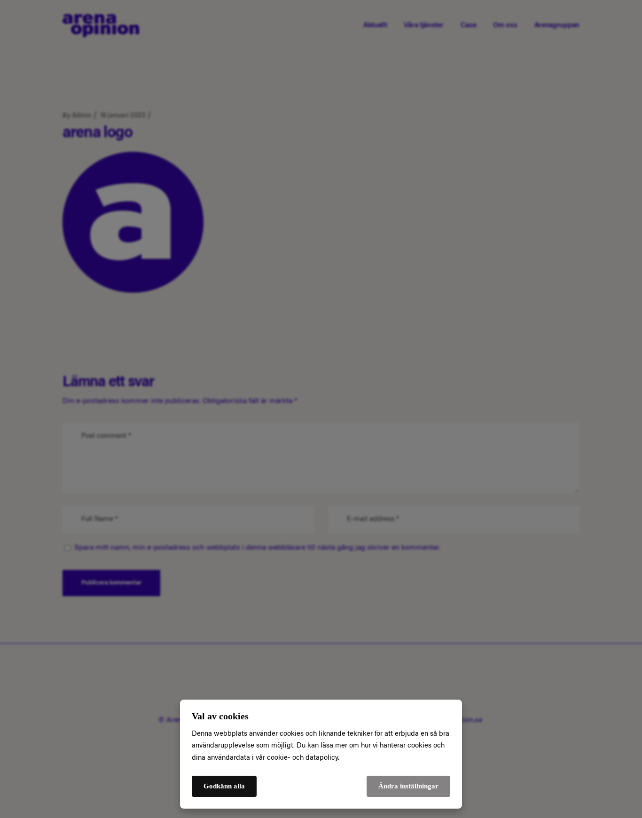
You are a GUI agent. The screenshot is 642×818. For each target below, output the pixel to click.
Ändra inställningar (408, 786)
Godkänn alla (224, 786)
